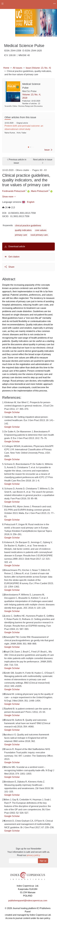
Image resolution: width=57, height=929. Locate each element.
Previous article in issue (17, 161)
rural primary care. (39, 235)
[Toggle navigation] (2, 3)
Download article (16, 246)
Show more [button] (8, 196)
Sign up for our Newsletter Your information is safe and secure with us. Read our (28, 851)
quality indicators (23, 230)
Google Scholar (12, 412)
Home (6, 68)
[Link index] (27, 876)
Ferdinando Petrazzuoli (13, 191)
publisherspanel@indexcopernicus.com (27, 900)
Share (11, 267)
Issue (47, 150)
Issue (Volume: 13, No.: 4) (38, 68)
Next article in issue (42, 159)
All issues (17, 68)
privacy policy (33, 855)
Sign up (43, 861)
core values (40, 230)
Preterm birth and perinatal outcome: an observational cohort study (24, 127)
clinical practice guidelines (28, 225)
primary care (21, 235)
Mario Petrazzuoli (39, 191)
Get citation (14, 256)
